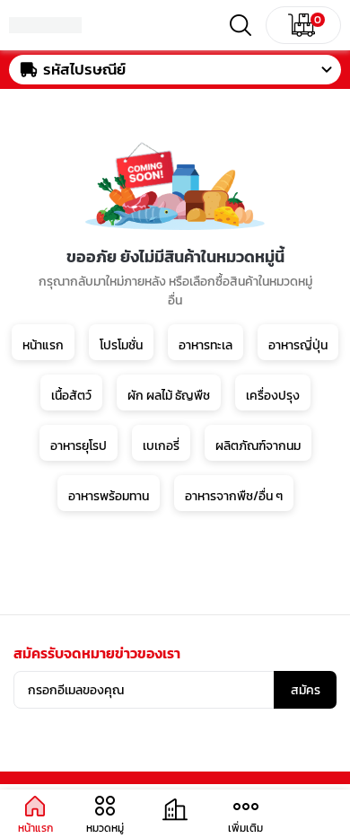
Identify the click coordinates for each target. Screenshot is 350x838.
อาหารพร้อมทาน (108, 496)
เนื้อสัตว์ (71, 395)
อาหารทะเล (205, 345)
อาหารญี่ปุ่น (298, 345)
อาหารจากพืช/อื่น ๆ (234, 496)
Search (240, 25)
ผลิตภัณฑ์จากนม (258, 446)
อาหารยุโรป (78, 446)
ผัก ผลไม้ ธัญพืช (168, 395)
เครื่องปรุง (273, 395)
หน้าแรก (43, 345)
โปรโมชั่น (121, 345)
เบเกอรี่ (161, 446)
